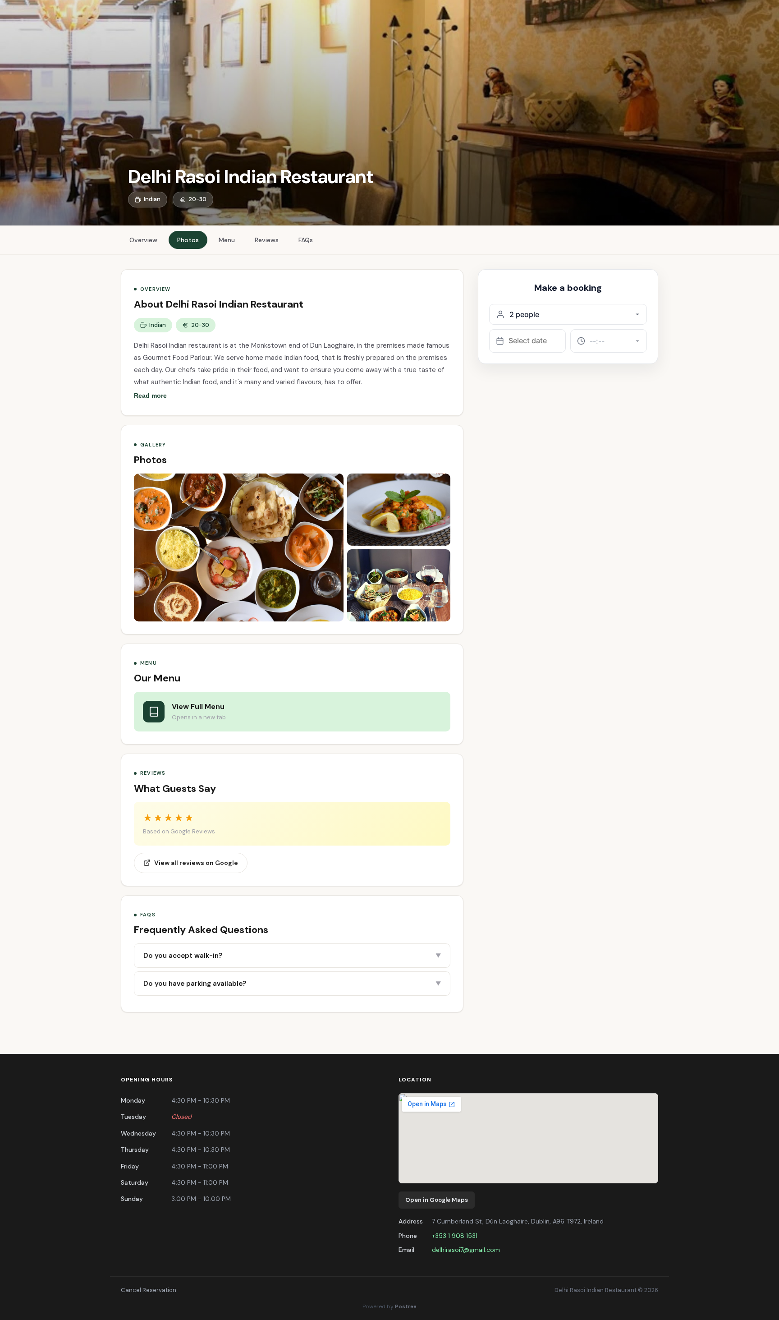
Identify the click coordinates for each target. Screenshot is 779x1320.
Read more (150, 395)
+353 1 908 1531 (454, 1236)
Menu (227, 240)
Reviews (267, 240)
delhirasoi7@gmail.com (466, 1250)
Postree (406, 1306)
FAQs (305, 240)
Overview (143, 240)
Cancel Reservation (148, 1290)
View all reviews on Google (196, 863)
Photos (188, 240)
